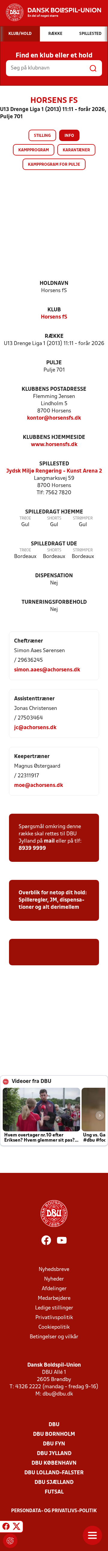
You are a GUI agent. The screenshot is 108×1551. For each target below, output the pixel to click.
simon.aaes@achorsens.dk (47, 670)
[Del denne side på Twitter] (16, 1527)
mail (49, 841)
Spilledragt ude (54, 544)
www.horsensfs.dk (54, 444)
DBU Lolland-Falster (54, 1472)
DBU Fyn (54, 1444)
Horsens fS (54, 317)
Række (54, 336)
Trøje (25, 518)
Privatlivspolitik (54, 1317)
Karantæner (76, 150)
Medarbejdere (54, 1298)
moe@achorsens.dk (38, 785)
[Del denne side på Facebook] (6, 1527)
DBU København (54, 1463)
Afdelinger (54, 1288)
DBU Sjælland (54, 1482)
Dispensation (54, 575)
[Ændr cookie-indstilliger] (10, 1541)
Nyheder (54, 1279)
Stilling (42, 136)
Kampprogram (33, 150)
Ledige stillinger (54, 1308)
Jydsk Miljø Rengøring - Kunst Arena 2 (54, 471)
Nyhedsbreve (54, 1269)
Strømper (83, 518)
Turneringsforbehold (54, 602)
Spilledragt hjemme (54, 512)
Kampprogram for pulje (54, 165)
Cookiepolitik (54, 1327)
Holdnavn (54, 283)
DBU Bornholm (54, 1434)
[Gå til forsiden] (50, 12)
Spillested (54, 464)
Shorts (54, 518)
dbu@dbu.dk (58, 1394)
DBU (54, 1424)
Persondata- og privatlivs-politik (54, 1511)
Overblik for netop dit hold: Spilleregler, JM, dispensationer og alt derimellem (53, 900)
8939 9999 (32, 848)
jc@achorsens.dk (35, 727)
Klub (54, 310)
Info (69, 136)
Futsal (54, 1492)
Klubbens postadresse (54, 389)
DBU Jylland (54, 1453)
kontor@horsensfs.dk (54, 418)
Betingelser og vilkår (54, 1337)
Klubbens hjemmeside (54, 437)
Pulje (54, 362)
